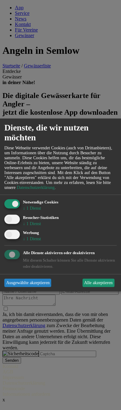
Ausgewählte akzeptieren (28, 282)
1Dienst (32, 208)
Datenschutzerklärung (36, 187)
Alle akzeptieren (98, 282)
